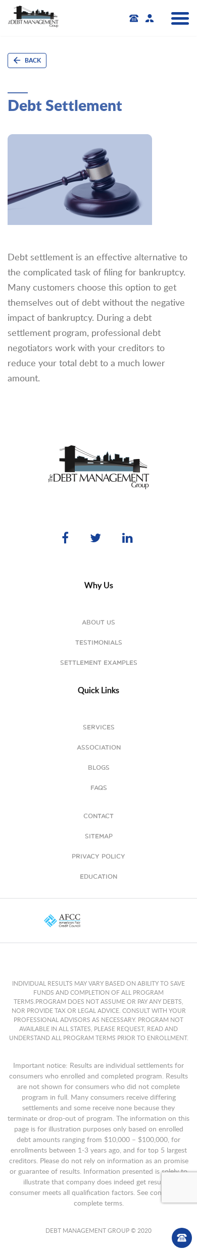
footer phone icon (182, 1238)
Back (32, 60)
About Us (98, 622)
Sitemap (99, 836)
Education (98, 876)
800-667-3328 (136, 18)
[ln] (129, 537)
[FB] (68, 537)
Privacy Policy (98, 856)
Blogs (99, 767)
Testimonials (98, 642)
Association (99, 747)
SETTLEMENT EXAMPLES (98, 662)
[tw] (98, 537)
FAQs (98, 787)
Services (99, 727)
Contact (98, 816)
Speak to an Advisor (149, 18)
